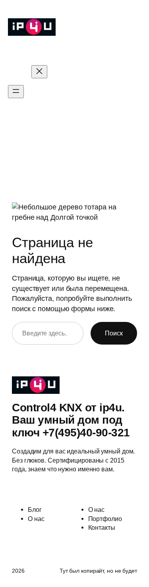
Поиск (114, 333)
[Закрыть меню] (39, 71)
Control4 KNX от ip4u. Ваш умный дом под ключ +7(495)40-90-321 (71, 50)
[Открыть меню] (16, 91)
